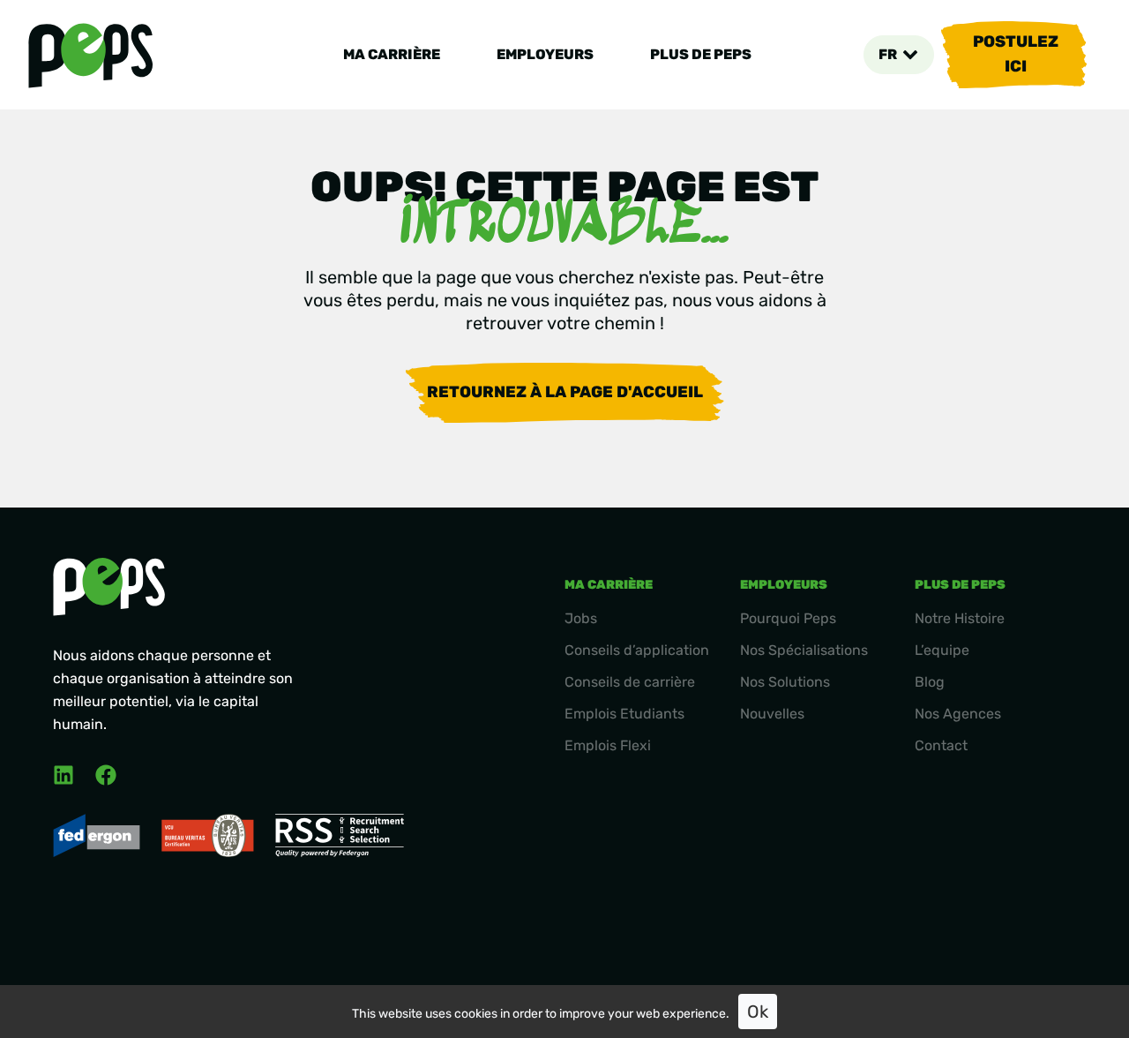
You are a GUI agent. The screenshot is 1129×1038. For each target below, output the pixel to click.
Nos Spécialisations (804, 650)
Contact (941, 745)
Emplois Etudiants (624, 713)
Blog (930, 681)
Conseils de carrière (629, 681)
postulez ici (1015, 54)
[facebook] (105, 775)
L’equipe (942, 650)
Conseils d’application (636, 650)
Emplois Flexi (607, 745)
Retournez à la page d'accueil (565, 392)
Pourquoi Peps (788, 618)
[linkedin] (63, 775)
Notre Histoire (960, 618)
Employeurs (545, 54)
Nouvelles (772, 713)
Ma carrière (391, 54)
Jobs (580, 618)
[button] (898, 54)
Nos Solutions (785, 681)
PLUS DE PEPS (700, 54)
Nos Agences (958, 713)
